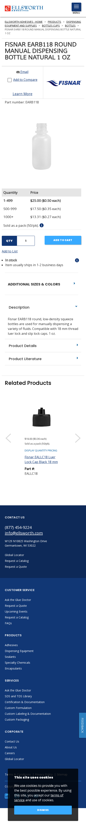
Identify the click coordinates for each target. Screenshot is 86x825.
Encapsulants (13, 668)
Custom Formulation (18, 708)
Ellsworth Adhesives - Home (24, 22)
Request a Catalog (17, 617)
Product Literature (25, 358)
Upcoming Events (16, 611)
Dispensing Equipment (19, 651)
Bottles (70, 25)
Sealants (10, 657)
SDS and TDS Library (18, 696)
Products (54, 22)
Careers (10, 753)
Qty (9, 241)
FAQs (8, 623)
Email (24, 72)
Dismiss (43, 810)
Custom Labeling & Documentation (28, 714)
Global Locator (14, 759)
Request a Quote (16, 606)
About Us (11, 747)
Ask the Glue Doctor (18, 600)
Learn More (22, 93)
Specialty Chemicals (17, 662)
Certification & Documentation (25, 702)
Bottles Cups (51, 25)
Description (18, 307)
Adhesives (11, 645)
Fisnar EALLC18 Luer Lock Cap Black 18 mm (41, 459)
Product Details (22, 345)
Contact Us (12, 741)
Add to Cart (62, 240)
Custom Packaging (17, 719)
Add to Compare (25, 79)
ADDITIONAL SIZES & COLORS (34, 284)
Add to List (10, 251)
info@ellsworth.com (24, 533)
